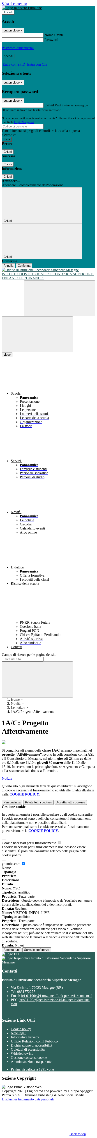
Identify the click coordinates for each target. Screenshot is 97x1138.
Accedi (8, 12)
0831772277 (26, 992)
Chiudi (8, 151)
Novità (16, 703)
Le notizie (18, 707)
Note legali (18, 1033)
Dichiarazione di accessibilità (31, 1045)
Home (15, 699)
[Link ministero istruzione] (22, 8)
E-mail (49, 105)
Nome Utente (54, 35)
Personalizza (12, 802)
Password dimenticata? (18, 48)
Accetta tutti (70, 802)
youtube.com (11, 864)
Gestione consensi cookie (29, 1057)
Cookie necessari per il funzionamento (29, 843)
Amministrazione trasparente (31, 1062)
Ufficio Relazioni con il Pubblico (34, 1041)
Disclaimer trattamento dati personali (28, 1099)
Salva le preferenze (36, 949)
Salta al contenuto (14, 4)
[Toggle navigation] (37, 334)
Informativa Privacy (25, 1037)
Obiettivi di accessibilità (28, 1049)
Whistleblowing (22, 1053)
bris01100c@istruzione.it (56, 996)
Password (51, 40)
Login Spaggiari (24, 122)
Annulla (8, 265)
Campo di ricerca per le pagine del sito (29, 654)
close (7, 354)
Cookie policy (21, 1029)
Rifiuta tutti (38, 802)
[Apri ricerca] (59, 298)
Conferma (24, 265)
